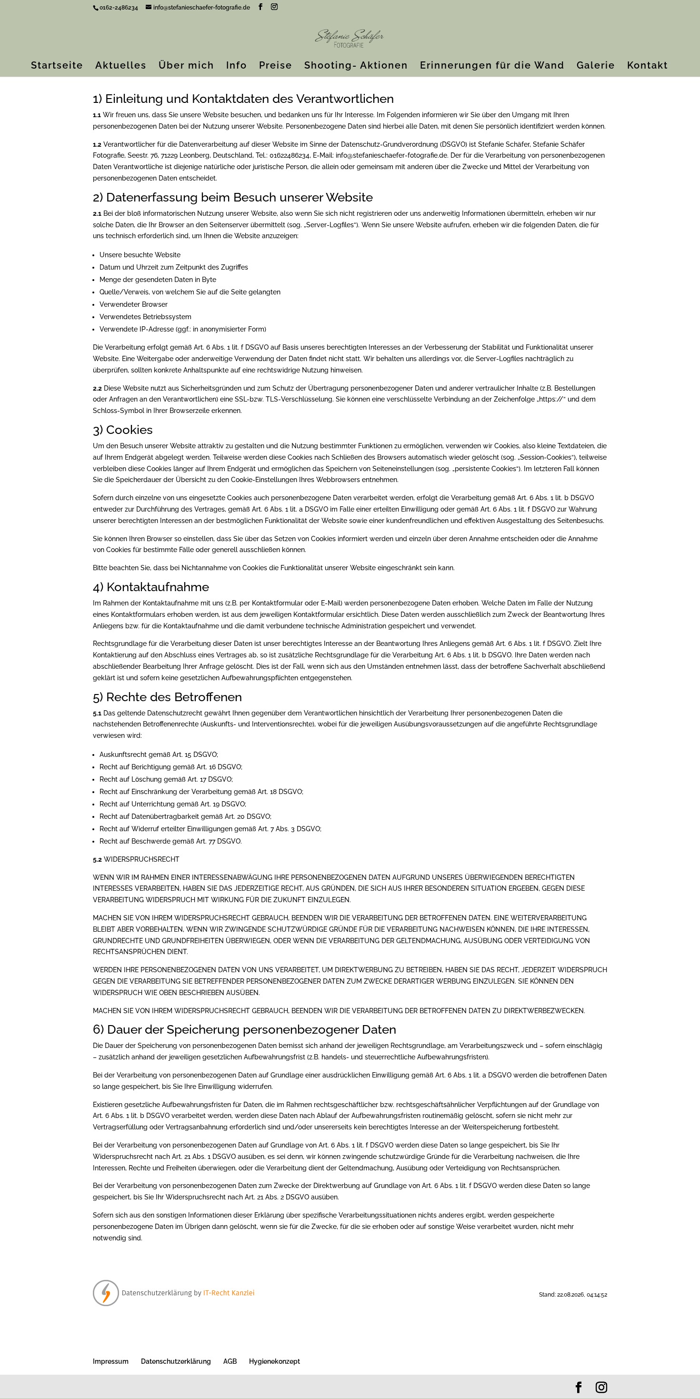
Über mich (186, 66)
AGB (230, 1361)
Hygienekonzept (274, 1361)
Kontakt (647, 66)
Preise (275, 66)
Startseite (57, 66)
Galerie (596, 66)
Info (236, 66)
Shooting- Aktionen (356, 66)
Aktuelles (121, 66)
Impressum (111, 1361)
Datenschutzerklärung (176, 1361)
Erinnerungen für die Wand (492, 66)
